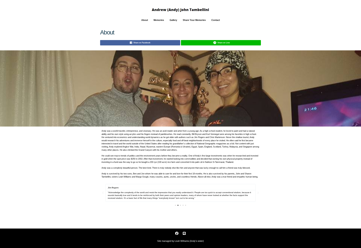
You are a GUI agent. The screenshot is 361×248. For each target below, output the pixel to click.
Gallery (173, 20)
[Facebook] (176, 233)
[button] (175, 205)
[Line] (184, 233)
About (144, 20)
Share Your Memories (194, 20)
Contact (215, 20)
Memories (159, 20)
